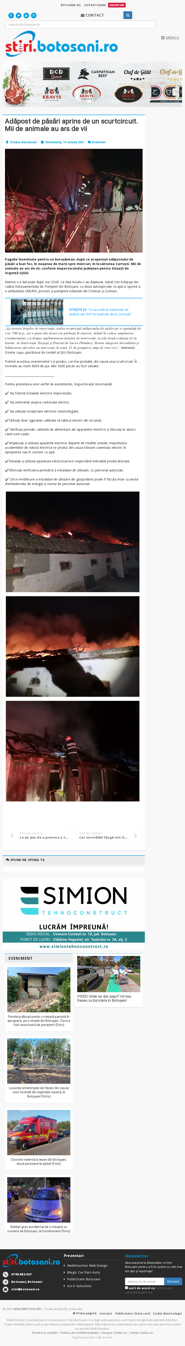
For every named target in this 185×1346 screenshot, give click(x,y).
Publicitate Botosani (83, 1279)
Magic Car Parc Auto (83, 1272)
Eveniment (99, 142)
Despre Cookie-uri (114, 1333)
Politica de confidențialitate (148, 1290)
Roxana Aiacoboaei (23, 142)
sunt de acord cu (148, 1290)
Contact (105, 1313)
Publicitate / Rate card (132, 1313)
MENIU (171, 38)
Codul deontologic (167, 1313)
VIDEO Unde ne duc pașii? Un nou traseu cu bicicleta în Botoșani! (104, 998)
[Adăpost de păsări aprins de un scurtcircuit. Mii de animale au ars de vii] (74, 201)
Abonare (173, 1281)
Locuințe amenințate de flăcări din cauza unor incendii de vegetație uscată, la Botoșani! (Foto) (39, 1092)
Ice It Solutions (79, 1286)
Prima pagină (86, 1313)
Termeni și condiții (44, 1333)
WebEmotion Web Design (87, 1265)
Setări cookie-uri (141, 1333)
